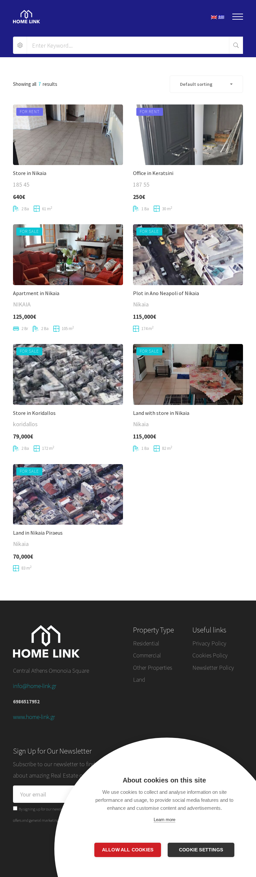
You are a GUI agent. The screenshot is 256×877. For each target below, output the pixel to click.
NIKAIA (22, 304)
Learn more (164, 819)
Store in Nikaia (29, 173)
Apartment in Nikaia (36, 293)
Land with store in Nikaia (161, 413)
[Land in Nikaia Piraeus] (68, 494)
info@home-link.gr (34, 686)
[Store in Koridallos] (68, 374)
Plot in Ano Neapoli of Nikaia (166, 293)
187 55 (141, 184)
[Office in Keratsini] (188, 134)
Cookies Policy (210, 655)
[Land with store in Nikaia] (188, 374)
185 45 (21, 184)
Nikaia (141, 304)
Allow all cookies (127, 849)
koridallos (25, 424)
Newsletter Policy (213, 667)
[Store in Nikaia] (68, 134)
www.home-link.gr (34, 717)
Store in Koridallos (34, 413)
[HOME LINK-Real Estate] (26, 16)
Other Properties (152, 667)
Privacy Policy (209, 643)
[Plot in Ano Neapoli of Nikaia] (188, 254)
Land (139, 679)
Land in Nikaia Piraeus (38, 532)
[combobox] (206, 84)
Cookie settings (201, 849)
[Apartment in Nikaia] (68, 254)
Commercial (147, 655)
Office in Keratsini (153, 173)
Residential (146, 643)
